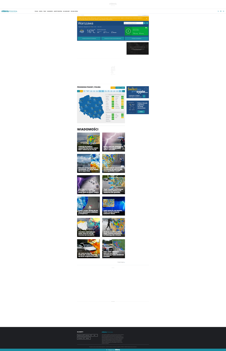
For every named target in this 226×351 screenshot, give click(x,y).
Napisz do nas (80, 335)
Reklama (87, 338)
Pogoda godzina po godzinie (89, 38)
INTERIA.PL (122, 346)
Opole (116, 103)
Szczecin (107, 106)
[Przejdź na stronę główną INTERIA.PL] (5, 11)
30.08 (103, 91)
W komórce (80, 338)
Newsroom (87, 335)
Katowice (107, 99)
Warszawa (117, 106)
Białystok (107, 96)
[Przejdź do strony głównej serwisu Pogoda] (13, 11)
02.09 (111, 91)
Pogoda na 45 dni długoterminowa (112, 38)
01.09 (108, 91)
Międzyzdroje (108, 115)
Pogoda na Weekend (136, 38)
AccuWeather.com (145, 15)
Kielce (116, 99)
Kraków (107, 98)
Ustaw (140, 111)
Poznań (107, 104)
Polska (36, 11)
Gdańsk (116, 98)
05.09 (120, 91)
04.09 (117, 91)
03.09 (114, 91)
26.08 (91, 91)
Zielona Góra (117, 108)
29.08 (100, 91)
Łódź (107, 101)
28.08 (97, 91)
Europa (40, 11)
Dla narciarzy (66, 11)
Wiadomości (50, 11)
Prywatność (114, 346)
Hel (106, 114)
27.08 (94, 91)
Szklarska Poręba (108, 117)
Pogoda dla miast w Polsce (115, 94)
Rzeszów (116, 104)
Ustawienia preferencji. (109, 346)
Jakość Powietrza (58, 11)
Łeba (116, 114)
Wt (87, 91)
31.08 (106, 91)
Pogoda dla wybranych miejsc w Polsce (115, 112)
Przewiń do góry (121, 262)
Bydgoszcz (117, 96)
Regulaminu (103, 346)
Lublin (116, 101)
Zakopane (107, 119)
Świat (44, 11)
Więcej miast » (108, 109)
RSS (94, 335)
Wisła (116, 117)
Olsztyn (107, 103)
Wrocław (107, 108)
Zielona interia (74, 11)
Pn (84, 91)
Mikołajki (116, 115)
